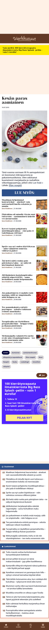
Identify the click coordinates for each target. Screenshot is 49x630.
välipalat (6, 366)
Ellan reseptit (15, 185)
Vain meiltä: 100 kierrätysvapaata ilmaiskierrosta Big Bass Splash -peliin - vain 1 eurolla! (23, 50)
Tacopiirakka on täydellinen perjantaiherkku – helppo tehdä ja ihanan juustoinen (17, 323)
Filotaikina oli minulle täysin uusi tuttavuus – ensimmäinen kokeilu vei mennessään (18, 216)
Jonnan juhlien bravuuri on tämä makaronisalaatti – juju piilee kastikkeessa (24, 560)
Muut (41, 357)
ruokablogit (25, 362)
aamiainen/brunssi (30, 353)
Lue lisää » (38, 182)
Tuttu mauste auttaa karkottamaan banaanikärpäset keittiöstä (21, 553)
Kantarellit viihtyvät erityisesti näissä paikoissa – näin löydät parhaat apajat (26, 566)
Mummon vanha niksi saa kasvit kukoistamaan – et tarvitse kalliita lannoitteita (26, 587)
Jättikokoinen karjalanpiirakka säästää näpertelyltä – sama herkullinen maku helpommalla (17, 277)
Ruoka (15, 362)
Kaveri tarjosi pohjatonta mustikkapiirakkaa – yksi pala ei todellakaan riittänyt (18, 231)
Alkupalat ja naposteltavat (12, 357)
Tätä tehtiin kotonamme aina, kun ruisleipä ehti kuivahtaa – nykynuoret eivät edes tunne (26, 580)
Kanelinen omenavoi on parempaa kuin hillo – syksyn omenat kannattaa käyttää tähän (25, 573)
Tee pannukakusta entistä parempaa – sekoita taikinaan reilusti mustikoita (16, 309)
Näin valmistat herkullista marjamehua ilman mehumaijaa (25, 604)
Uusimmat (9, 466)
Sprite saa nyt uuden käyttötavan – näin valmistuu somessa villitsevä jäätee (18, 248)
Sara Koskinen (7, 208)
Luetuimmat (10, 546)
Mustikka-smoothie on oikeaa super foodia (24, 592)
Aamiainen (16, 353)
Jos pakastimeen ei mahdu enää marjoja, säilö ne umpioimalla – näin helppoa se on (17, 295)
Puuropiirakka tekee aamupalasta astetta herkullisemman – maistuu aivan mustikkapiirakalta (24, 613)
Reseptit (6, 362)
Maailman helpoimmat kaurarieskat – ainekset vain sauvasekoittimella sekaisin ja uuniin (17, 203)
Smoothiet (36, 362)
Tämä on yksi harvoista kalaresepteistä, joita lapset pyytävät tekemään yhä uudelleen (25, 598)
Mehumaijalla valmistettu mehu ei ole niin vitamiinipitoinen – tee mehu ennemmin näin (18, 338)
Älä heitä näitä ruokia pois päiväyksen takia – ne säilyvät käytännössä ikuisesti (16, 263)
